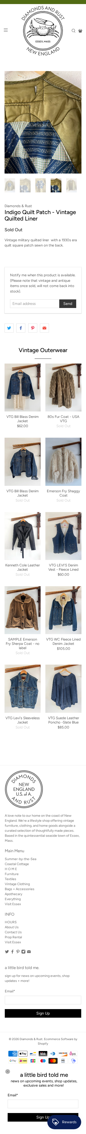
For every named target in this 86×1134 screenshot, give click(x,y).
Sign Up (43, 1117)
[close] (7, 1071)
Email (13, 1095)
